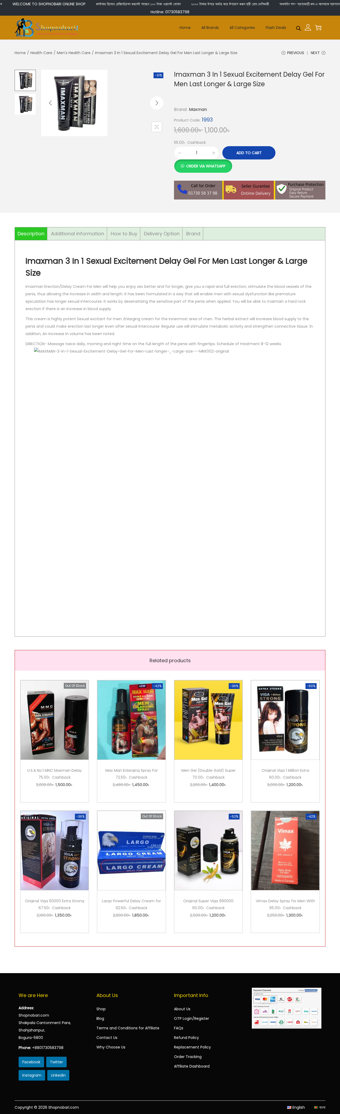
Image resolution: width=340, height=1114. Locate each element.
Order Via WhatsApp (206, 166)
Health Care (41, 52)
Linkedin (58, 1075)
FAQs (178, 1028)
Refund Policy (186, 1037)
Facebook (31, 1062)
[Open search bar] (298, 27)
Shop (101, 1009)
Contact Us (106, 1037)
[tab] (31, 233)
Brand (193, 233)
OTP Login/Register (191, 1018)
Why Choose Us (110, 1047)
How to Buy (124, 233)
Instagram (31, 1075)
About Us (182, 1009)
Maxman (198, 109)
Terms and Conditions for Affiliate (127, 1028)
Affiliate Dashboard (192, 1066)
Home (20, 52)
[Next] (156, 103)
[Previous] (50, 103)
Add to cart (249, 152)
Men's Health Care (74, 52)
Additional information (77, 233)
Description (31, 233)
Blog (100, 1018)
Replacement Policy (192, 1047)
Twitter (56, 1062)
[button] (203, 163)
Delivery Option (162, 233)
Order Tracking (188, 1056)
